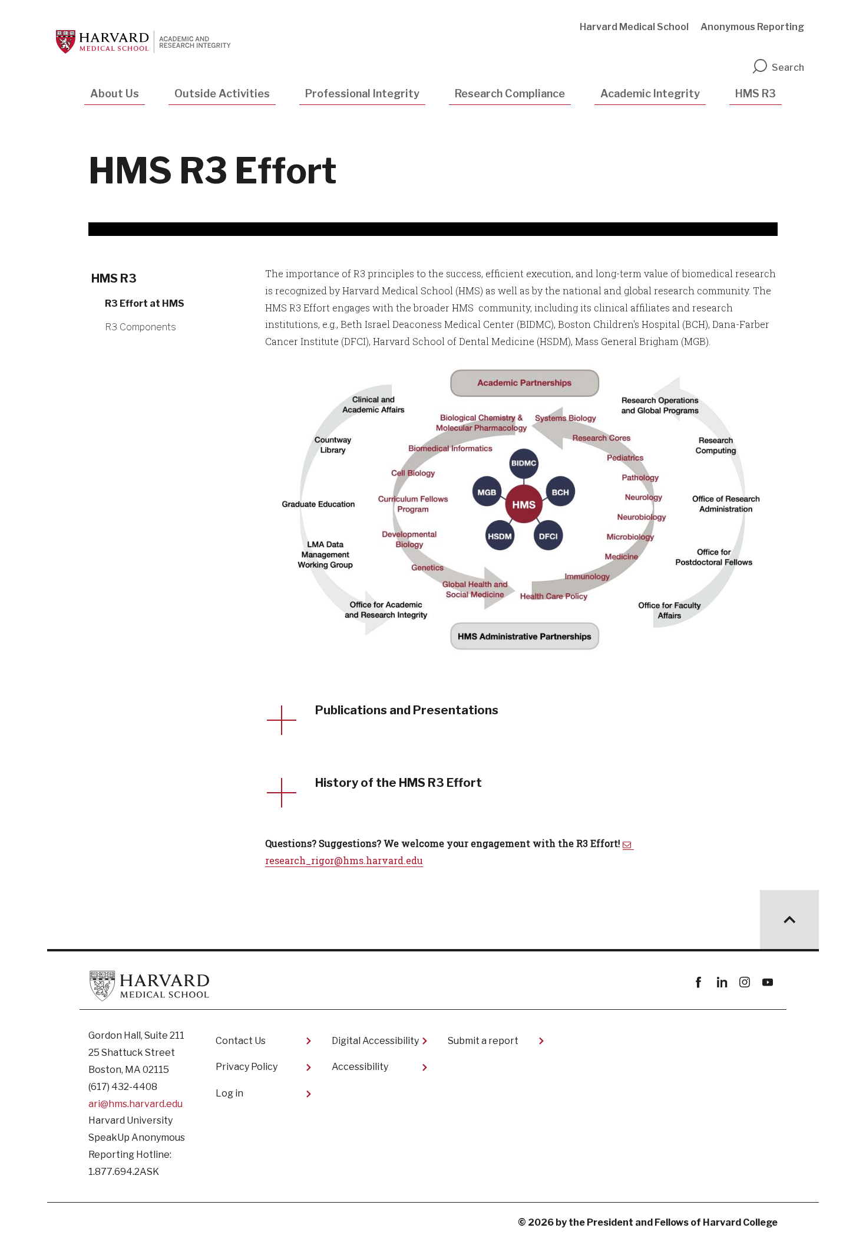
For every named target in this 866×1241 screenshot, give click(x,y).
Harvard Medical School (634, 26)
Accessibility (360, 1066)
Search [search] (788, 67)
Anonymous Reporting (752, 26)
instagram (744, 982)
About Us (114, 93)
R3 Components (140, 327)
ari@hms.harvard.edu (135, 1103)
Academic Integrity (650, 93)
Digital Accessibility (375, 1040)
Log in (229, 1093)
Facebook (698, 982)
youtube (767, 982)
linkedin (721, 982)
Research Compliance (510, 93)
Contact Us (241, 1040)
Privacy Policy (246, 1066)
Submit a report (483, 1040)
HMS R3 (755, 93)
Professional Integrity (362, 93)
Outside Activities (222, 93)
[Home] (148, 42)
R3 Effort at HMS (144, 303)
